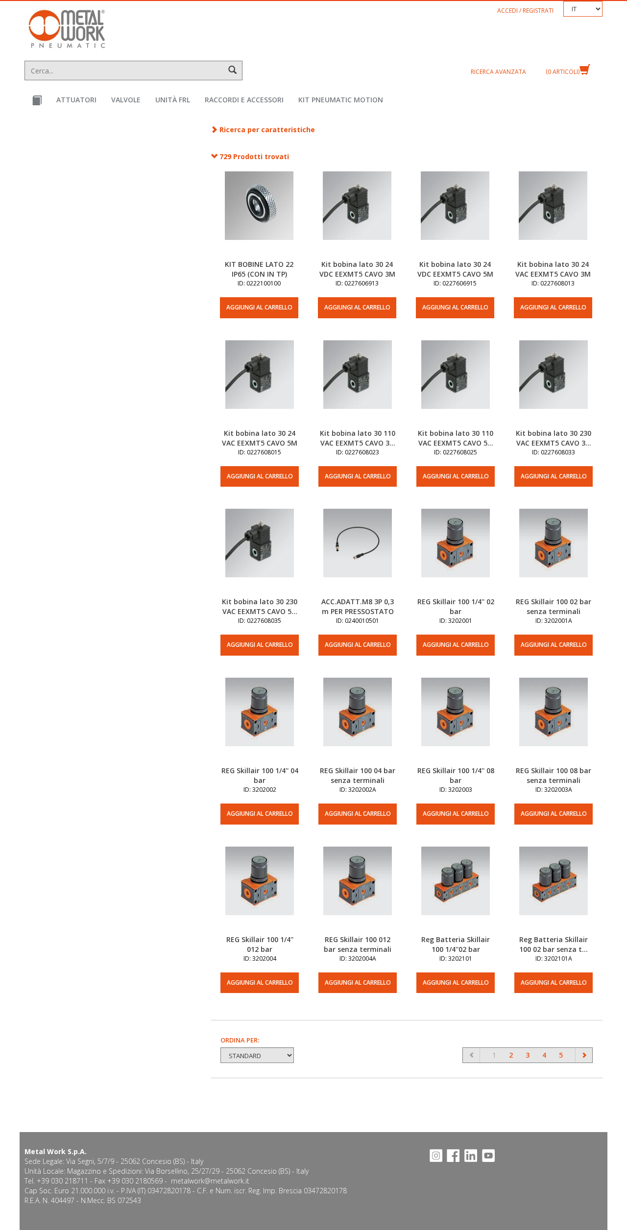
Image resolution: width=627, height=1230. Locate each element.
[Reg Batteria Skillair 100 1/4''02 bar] (455, 891)
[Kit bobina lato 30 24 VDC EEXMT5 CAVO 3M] (357, 215)
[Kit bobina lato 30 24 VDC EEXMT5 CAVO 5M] (455, 215)
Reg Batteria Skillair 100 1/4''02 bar (455, 944)
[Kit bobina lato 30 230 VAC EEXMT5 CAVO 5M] (259, 553)
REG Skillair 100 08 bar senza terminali (553, 775)
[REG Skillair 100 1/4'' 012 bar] (259, 891)
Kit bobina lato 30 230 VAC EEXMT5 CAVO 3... (553, 438)
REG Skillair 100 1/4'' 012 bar (259, 944)
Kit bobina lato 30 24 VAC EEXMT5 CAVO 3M (553, 269)
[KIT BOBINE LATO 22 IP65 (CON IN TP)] (259, 215)
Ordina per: (239, 1040)
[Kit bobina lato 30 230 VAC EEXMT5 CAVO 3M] (553, 384)
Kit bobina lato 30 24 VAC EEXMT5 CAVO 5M (259, 438)
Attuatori (76, 99)
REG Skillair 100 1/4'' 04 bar (259, 775)
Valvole (126, 99)
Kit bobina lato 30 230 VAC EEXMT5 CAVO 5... (259, 606)
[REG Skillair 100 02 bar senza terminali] (553, 553)
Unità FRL (172, 99)
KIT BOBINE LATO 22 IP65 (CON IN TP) (259, 269)
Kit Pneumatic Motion (340, 99)
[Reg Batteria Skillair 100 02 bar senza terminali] (553, 891)
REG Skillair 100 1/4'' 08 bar (455, 775)
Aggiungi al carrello (259, 307)
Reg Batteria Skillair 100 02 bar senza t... (553, 944)
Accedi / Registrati (525, 10)
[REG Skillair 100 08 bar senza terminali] (553, 722)
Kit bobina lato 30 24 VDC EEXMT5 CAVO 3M (357, 269)
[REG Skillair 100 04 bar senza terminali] (357, 722)
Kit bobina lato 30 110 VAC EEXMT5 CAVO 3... (357, 438)
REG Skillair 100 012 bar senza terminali (357, 944)
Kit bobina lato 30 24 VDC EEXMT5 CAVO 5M (455, 269)
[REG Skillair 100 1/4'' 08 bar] (455, 722)
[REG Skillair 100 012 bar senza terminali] (357, 891)
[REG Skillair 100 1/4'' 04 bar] (259, 722)
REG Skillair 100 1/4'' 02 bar (455, 606)
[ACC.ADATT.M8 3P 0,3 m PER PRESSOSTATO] (357, 553)
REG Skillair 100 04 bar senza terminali (357, 775)
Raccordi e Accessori (244, 99)
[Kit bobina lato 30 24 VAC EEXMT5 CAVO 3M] (553, 215)
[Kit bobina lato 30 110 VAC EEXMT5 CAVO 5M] (455, 384)
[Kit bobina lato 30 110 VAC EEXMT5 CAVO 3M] (357, 384)
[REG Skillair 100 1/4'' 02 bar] (455, 553)
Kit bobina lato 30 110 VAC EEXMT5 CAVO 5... (455, 438)
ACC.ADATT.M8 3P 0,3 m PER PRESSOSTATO (357, 606)
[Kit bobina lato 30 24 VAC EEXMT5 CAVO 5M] (259, 384)
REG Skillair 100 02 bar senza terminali (553, 606)
